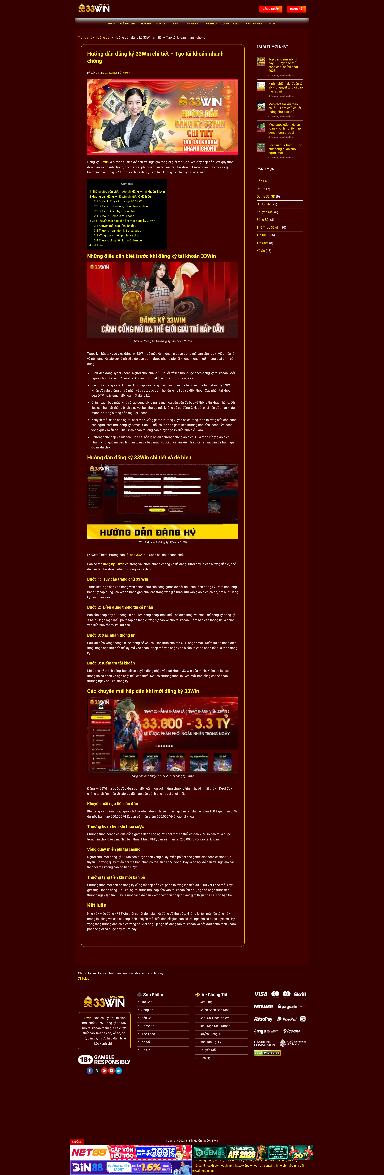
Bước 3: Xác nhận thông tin (114, 211)
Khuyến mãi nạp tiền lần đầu (115, 226)
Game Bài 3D (266, 196)
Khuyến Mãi (254, 23)
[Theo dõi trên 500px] (118, 1070)
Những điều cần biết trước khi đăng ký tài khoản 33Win (127, 191)
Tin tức (271, 23)
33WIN (111, 23)
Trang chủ (85, 37)
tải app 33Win (135, 555)
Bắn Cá (178, 23)
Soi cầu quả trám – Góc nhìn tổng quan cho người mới (285, 149)
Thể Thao (210, 23)
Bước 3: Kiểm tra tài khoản (114, 216)
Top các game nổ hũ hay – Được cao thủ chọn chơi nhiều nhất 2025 (283, 65)
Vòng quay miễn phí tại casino (116, 235)
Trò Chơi (145, 23)
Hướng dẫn (127, 23)
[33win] (98, 9)
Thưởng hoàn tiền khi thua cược (117, 230)
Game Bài (193, 23)
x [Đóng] (77, 1141)
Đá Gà (237, 23)
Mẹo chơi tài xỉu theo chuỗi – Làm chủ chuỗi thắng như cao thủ (284, 108)
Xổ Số (225, 23)
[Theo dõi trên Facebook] (90, 1070)
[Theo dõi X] (97, 1070)
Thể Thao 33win (268, 227)
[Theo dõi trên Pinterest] (104, 1070)
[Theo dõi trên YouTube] (111, 1070)
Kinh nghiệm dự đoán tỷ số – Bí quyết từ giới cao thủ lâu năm (285, 87)
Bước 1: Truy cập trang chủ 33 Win (119, 201)
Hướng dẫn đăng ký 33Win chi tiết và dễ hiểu (120, 196)
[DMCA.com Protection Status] (267, 1052)
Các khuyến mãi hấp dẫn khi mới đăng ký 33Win (122, 221)
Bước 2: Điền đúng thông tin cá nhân (121, 206)
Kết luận (96, 245)
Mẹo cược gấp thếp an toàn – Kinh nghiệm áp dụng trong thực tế (284, 128)
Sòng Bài (162, 23)
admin (127, 73)
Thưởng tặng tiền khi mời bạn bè (118, 240)
